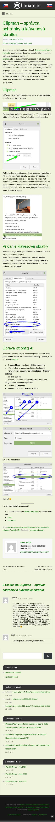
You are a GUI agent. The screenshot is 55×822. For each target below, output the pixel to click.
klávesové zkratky (20, 527)
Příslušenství (32, 527)
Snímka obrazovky (31, 511)
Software (20, 43)
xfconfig (15, 360)
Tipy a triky (28, 43)
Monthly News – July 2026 (15, 767)
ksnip (10, 517)
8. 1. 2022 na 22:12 (25, 598)
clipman (10, 527)
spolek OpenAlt (11, 677)
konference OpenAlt (13, 673)
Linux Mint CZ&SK (14, 815)
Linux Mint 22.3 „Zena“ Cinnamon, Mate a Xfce (31, 692)
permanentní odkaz (37, 530)
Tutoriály (13, 530)
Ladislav (8, 706)
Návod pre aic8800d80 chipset (25, 699)
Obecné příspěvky (9, 43)
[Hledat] (48, 656)
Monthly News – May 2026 (16, 781)
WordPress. (43, 815)
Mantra (34, 815)
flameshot (11, 520)
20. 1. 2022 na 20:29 (24, 636)
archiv (12, 39)
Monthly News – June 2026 (16, 774)
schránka (6, 530)
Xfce (18, 530)
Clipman (6, 59)
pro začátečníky (43, 527)
